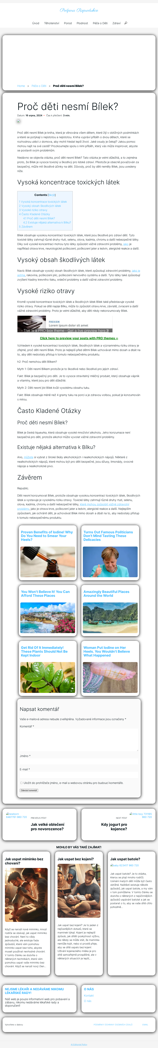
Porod (68, 23)
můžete (28, 457)
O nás (87, 1001)
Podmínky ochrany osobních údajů (113, 1025)
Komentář (27, 726)
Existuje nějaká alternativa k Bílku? (47, 222)
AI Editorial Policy (79, 1044)
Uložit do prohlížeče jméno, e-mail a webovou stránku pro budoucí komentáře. (73, 782)
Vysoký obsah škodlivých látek (40, 205)
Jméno (25, 756)
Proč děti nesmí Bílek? (39, 218)
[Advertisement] (79, 60)
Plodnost (82, 23)
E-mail (25, 769)
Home (21, 85)
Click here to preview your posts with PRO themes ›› (79, 338)
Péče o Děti (100, 23)
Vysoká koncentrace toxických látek (43, 201)
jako (126, 244)
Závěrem (26, 226)
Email (145, 1025)
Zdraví (116, 23)
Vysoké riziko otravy (33, 210)
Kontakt (89, 995)
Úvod (35, 23)
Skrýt (52, 195)
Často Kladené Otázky (34, 214)
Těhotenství (51, 23)
